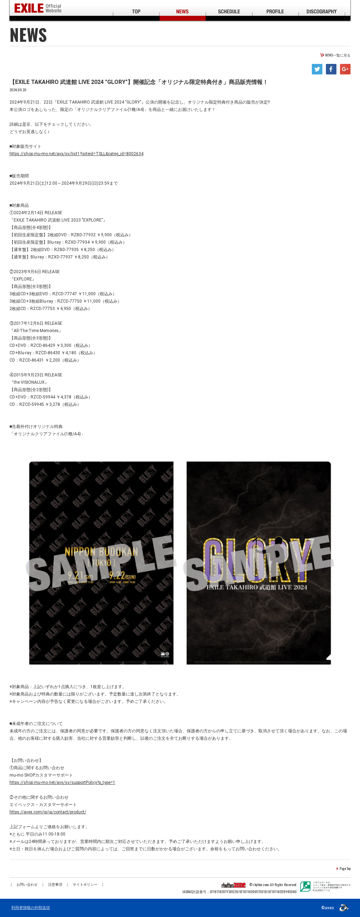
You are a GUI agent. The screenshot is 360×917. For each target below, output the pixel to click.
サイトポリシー (85, 884)
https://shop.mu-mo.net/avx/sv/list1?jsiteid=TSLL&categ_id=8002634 (76, 153)
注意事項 (55, 884)
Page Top (345, 868)
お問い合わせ (27, 884)
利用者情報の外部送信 (30, 908)
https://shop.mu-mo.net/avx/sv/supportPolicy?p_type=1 (62, 782)
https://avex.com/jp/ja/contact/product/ (47, 812)
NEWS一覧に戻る (338, 55)
